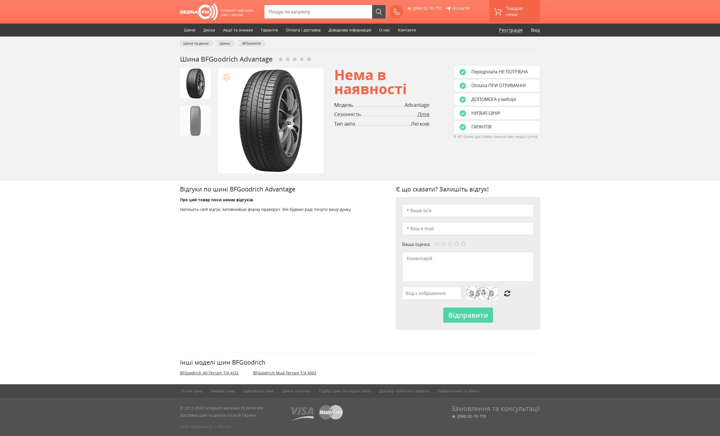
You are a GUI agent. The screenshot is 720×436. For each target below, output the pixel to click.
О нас (384, 30)
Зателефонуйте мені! (396, 12)
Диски (209, 30)
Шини (189, 30)
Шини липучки (296, 391)
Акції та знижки (238, 30)
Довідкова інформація (349, 30)
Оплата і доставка (303, 30)
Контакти (407, 30)
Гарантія (269, 30)
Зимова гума (222, 391)
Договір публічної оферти (404, 391)
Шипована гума (258, 391)
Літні (423, 114)
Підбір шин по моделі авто (345, 391)
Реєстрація (511, 30)
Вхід (535, 30)
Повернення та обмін (458, 391)
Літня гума (191, 391)
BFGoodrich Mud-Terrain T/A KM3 (284, 373)
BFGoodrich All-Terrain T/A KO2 (209, 373)
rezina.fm (461, 8)
